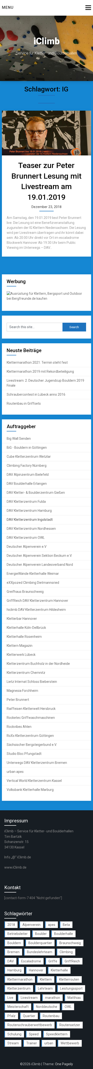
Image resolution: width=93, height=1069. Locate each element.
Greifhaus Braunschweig (25, 591)
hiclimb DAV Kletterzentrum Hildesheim (36, 610)
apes (51, 925)
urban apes (15, 772)
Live (10, 998)
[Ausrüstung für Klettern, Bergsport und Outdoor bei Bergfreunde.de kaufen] (46, 298)
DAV (10, 961)
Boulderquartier (40, 943)
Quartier (29, 1016)
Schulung (14, 1034)
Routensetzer (69, 1025)
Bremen (13, 952)
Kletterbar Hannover (22, 619)
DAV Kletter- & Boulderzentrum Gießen (36, 492)
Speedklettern (56, 1034)
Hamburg (14, 970)
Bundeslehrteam (39, 952)
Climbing (66, 952)
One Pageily (64, 1064)
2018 (11, 925)
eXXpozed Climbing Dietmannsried (33, 582)
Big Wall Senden (19, 438)
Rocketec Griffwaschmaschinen (31, 718)
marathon (52, 998)
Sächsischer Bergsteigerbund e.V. (32, 745)
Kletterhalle (59, 970)
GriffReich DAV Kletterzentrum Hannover (37, 600)
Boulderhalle (63, 934)
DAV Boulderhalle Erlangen (27, 483)
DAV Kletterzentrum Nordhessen (31, 528)
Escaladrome (31, 961)
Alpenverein (31, 925)
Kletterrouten (69, 979)
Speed (34, 1034)
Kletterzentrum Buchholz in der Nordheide (38, 664)
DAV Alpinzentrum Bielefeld (28, 474)
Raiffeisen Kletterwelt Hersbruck (31, 709)
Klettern (46, 979)
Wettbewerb (70, 1043)
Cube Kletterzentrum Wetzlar (29, 456)
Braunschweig (70, 943)
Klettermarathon (19, 979)
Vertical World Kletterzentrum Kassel (34, 781)
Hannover (36, 970)
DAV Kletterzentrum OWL (26, 537)
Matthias (74, 998)
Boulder (41, 934)
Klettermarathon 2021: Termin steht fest (37, 362)
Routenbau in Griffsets (24, 403)
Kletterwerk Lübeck (21, 655)
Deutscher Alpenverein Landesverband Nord (40, 564)
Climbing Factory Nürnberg (26, 465)
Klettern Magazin (19, 646)
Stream (13, 1043)
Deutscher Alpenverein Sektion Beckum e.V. (39, 555)
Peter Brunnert (18, 700)
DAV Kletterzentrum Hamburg (29, 510)
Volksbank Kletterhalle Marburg (30, 790)
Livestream (29, 998)
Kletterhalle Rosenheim (24, 637)
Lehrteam (45, 988)
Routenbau (51, 1016)
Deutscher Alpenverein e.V (26, 546)
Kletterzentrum (19, 988)
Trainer (31, 1043)
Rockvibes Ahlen (19, 727)
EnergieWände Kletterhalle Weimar (33, 573)
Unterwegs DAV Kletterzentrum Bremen (37, 763)
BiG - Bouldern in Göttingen (27, 447)
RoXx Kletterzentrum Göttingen (30, 736)
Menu (8, 7)
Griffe (52, 961)
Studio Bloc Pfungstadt (24, 754)
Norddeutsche (46, 1007)
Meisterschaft (18, 1007)
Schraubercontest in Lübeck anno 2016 (36, 394)
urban (48, 1043)
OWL (68, 1007)
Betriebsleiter (17, 934)
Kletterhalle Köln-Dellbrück (26, 628)
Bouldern (14, 943)
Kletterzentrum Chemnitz (26, 673)
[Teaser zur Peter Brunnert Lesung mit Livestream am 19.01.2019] (46, 133)
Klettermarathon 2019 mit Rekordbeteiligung (40, 371)
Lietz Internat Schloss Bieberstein (32, 682)
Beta (66, 925)
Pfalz (11, 1016)
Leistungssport (71, 988)
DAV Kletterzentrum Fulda (26, 501)
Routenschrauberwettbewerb (29, 1025)
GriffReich (72, 961)
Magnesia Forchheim (22, 691)
